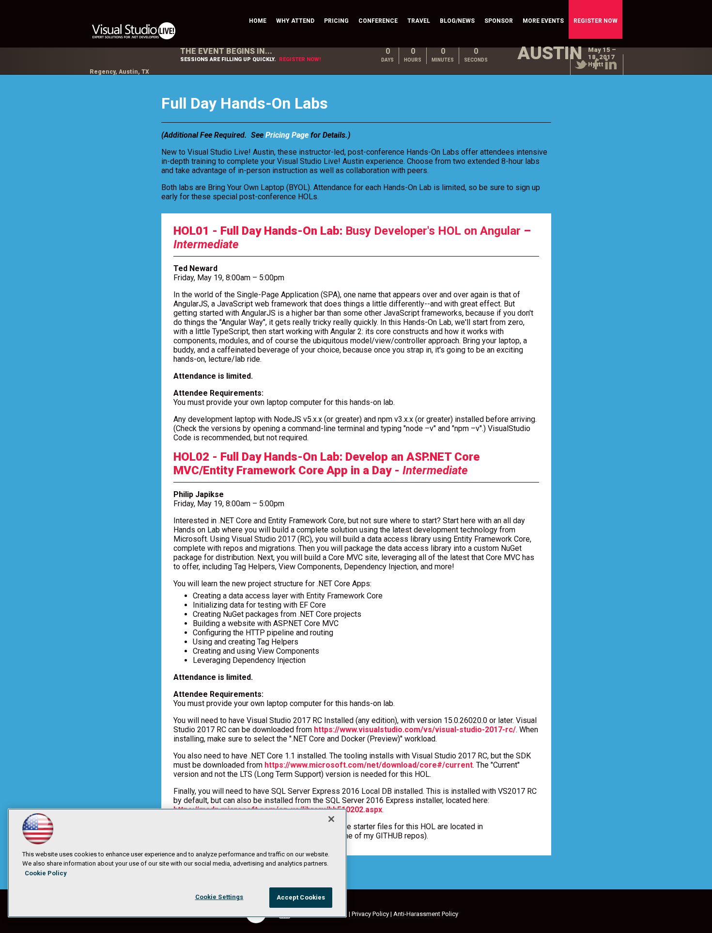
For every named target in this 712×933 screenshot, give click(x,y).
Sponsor (498, 20)
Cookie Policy (46, 873)
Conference (378, 20)
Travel (418, 20)
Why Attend (295, 20)
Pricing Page (287, 135)
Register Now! (300, 59)
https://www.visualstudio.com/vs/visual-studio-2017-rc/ (415, 729)
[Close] (331, 819)
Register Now (595, 20)
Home (257, 20)
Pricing (336, 20)
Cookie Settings (219, 897)
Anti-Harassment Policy (425, 913)
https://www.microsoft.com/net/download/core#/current (368, 765)
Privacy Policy (370, 913)
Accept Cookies (301, 897)
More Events (543, 20)
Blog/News (457, 20)
